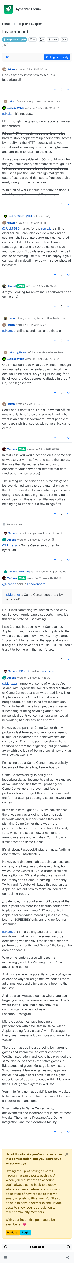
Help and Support (16, 39)
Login (25, 1232)
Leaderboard (36, 584)
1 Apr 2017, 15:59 (47, 286)
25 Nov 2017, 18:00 (39, 677)
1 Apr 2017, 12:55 (46, 107)
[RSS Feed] (5, 45)
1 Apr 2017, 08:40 (37, 69)
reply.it (46, 228)
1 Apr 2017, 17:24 (36, 324)
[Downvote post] (68, 89)
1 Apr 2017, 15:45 (36, 222)
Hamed (11, 286)
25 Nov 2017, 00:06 (39, 539)
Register (12, 1232)
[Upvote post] (55, 89)
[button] (5, 1257)
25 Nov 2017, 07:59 (50, 578)
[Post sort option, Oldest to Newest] (7, 57)
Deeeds (11, 539)
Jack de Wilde (15, 107)
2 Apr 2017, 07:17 (36, 403)
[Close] (67, 1154)
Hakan (11, 69)
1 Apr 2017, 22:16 (46, 358)
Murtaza (12, 449)
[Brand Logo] (8, 9)
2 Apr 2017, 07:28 (49, 449)
